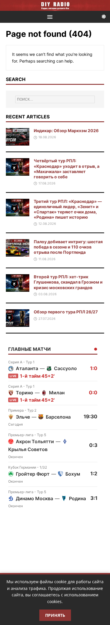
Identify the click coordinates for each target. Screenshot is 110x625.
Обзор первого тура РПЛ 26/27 (66, 311)
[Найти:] (55, 99)
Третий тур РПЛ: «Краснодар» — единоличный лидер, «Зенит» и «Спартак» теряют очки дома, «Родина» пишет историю (68, 209)
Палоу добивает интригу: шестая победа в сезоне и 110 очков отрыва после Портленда (68, 247)
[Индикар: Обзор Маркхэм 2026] (17, 142)
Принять (55, 615)
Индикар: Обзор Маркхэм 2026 (66, 130)
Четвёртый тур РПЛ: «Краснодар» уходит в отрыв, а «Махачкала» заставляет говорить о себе (66, 168)
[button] (48, 16)
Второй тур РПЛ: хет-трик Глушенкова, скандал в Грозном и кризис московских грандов (68, 282)
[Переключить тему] (104, 17)
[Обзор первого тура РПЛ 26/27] (17, 323)
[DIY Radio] (55, 5)
